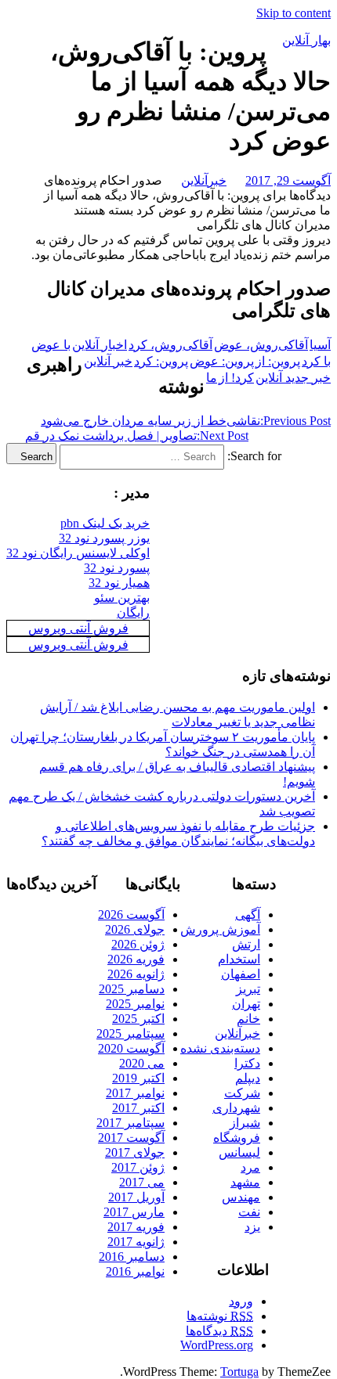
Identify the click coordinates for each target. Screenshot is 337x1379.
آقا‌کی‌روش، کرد (170, 344)
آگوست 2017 (131, 1137)
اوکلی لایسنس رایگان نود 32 (78, 553)
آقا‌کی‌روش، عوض (261, 344)
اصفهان (240, 974)
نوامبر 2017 (135, 1093)
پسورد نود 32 (117, 567)
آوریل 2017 (136, 1197)
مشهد (245, 1182)
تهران (246, 1003)
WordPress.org (216, 1345)
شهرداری (236, 1107)
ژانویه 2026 (136, 974)
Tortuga (239, 1371)
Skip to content (293, 13)
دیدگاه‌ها (219, 1331)
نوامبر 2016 (135, 1271)
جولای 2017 (135, 1152)
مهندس (241, 1197)
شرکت (242, 1093)
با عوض (51, 344)
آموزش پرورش (220, 929)
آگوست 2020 (131, 1048)
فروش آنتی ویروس (78, 628)
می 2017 (142, 1182)
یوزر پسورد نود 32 (104, 538)
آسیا (320, 344)
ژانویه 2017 (136, 1241)
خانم (248, 1018)
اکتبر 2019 (138, 1078)
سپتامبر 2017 (130, 1122)
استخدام (239, 959)
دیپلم (247, 1078)
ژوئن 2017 (138, 1167)
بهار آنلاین (306, 40)
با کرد (316, 361)
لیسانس (239, 1152)
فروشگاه (236, 1137)
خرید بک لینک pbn (105, 523)
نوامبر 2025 (135, 1003)
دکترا (247, 1063)
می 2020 (142, 1063)
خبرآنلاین (203, 180)
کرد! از (236, 377)
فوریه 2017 (136, 1226)
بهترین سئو (122, 597)
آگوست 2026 (131, 914)
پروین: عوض (222, 361)
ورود (241, 1301)
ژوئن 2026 (138, 944)
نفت (249, 1212)
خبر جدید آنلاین (293, 377)
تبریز (248, 989)
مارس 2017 (134, 1212)
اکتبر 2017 (138, 1107)
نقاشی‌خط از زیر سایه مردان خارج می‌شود (186, 420)
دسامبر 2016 (132, 1256)
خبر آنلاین (108, 361)
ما (211, 377)
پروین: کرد (161, 361)
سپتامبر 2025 (130, 1033)
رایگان (133, 612)
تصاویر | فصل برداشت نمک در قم (136, 435)
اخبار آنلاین (99, 344)
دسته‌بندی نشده (220, 1048)
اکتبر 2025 (138, 1018)
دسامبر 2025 (132, 989)
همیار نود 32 (119, 582)
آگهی (247, 914)
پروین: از (277, 361)
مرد (250, 1167)
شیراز (245, 1122)
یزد (252, 1226)
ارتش (246, 944)
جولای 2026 (135, 929)
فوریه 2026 (136, 959)
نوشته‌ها (220, 1316)
